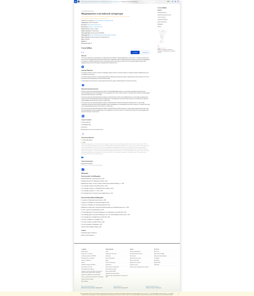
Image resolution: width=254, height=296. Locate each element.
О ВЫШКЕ (83, 249)
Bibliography (160, 24)
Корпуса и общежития (86, 260)
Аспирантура (108, 264)
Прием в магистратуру (110, 262)
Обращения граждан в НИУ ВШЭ (88, 264)
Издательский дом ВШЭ (159, 253)
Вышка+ (107, 260)
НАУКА (131, 249)
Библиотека (156, 251)
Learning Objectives (162, 12)
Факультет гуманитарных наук (95, 26)
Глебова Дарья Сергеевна (110, 35)
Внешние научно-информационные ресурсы (139, 266)
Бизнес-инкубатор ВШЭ (111, 271)
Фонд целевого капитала (86, 266)
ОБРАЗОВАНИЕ (109, 249)
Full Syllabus (135, 52)
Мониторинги (133, 255)
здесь (149, 293)
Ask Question (145, 52)
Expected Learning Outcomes (164, 14)
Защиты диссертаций (134, 260)
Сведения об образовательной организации (90, 274)
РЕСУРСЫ (156, 249)
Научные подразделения (135, 251)
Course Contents (162, 17)
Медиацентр (156, 260)
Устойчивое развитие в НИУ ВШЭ (88, 255)
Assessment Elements (163, 19)
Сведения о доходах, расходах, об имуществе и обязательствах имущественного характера (91, 272)
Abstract (160, 10)
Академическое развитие (135, 262)
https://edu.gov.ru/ (118, 286)
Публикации (156, 264)
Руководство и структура (86, 253)
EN (169, 1)
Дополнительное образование (112, 266)
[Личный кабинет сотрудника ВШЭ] (175, 1)
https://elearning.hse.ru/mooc (152, 286)
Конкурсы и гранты (134, 264)
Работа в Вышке (84, 281)
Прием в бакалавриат (110, 258)
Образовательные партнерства (112, 273)
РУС (168, 1)
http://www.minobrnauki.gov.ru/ (88, 286)
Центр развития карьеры (111, 269)
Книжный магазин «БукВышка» (160, 255)
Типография (156, 258)
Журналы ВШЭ (157, 262)
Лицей (107, 251)
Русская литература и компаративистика (103, 20)
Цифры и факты (84, 251)
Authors (159, 26)
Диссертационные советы (135, 258)
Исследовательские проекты (136, 253)
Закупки (83, 262)
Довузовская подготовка (111, 253)
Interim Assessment (162, 21)
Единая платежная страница (87, 279)
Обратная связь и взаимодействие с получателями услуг (116, 276)
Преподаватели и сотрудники (87, 258)
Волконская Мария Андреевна (97, 35)
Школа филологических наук (94, 24)
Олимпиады (108, 255)
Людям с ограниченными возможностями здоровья (92, 276)
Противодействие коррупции (87, 269)
